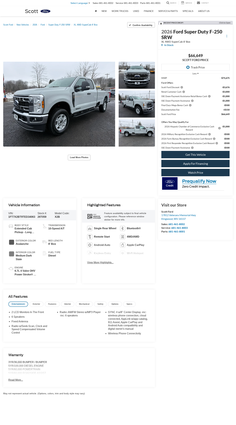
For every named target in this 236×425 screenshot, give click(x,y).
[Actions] (227, 36)
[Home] (95, 11)
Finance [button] (148, 11)
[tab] (18, 304)
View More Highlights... (100, 262)
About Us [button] (204, 11)
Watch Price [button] (195, 172)
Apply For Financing (195, 163)
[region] (195, 112)
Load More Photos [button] (79, 157)
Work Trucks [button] (120, 11)
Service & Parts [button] (168, 11)
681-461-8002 (176, 224)
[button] (59, 104)
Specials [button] (188, 11)
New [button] (104, 11)
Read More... (15, 380)
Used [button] (136, 11)
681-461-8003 (179, 227)
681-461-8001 (177, 231)
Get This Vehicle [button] (195, 154)
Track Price (198, 67)
